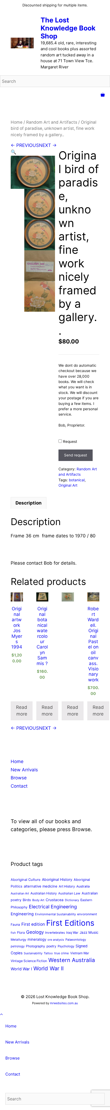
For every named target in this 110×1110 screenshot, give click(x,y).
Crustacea (55, 900)
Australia (83, 886)
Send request (75, 455)
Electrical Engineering (53, 906)
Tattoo (48, 953)
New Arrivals (24, 769)
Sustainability (33, 953)
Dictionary (72, 900)
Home (16, 122)
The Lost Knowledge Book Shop (68, 28)
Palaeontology (75, 939)
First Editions (70, 923)
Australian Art (20, 893)
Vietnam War (79, 953)
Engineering (22, 914)
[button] (13, 152)
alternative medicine (40, 886)
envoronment (87, 914)
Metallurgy (18, 939)
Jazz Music (89, 932)
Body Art (38, 900)
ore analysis (56, 939)
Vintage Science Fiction (29, 961)
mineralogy (37, 939)
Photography (35, 946)
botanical (77, 480)
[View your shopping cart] (102, 95)
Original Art (67, 485)
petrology (18, 946)
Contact (19, 786)
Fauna (15, 925)
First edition (33, 924)
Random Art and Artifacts (51, 122)
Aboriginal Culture (26, 879)
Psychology (66, 946)
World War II (48, 968)
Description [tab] (28, 503)
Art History (67, 886)
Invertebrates (55, 933)
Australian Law (69, 893)
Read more (21, 711)
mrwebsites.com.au (64, 1003)
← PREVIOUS (25, 145)
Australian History (43, 893)
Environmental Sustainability (55, 914)
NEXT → (48, 145)
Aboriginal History (57, 879)
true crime (61, 953)
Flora (21, 933)
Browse (19, 777)
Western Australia (71, 960)
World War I (21, 969)
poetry (51, 946)
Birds (27, 900)
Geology (35, 932)
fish (13, 933)
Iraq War (72, 933)
